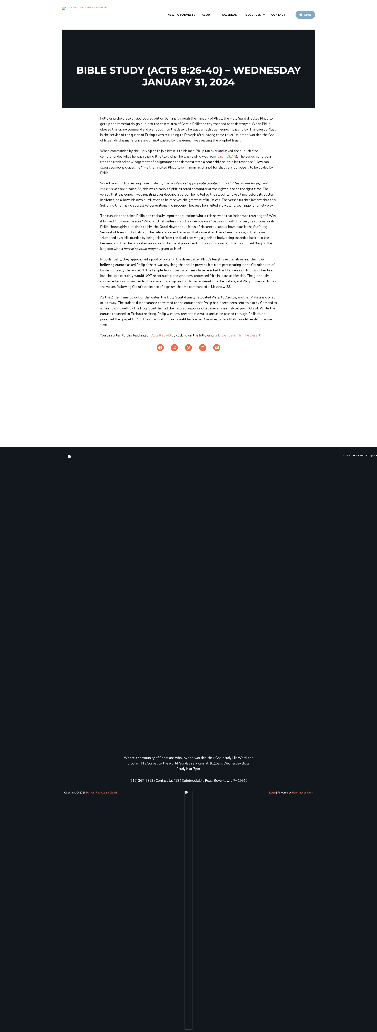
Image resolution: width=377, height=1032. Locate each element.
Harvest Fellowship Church (102, 792)
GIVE (307, 14)
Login (272, 792)
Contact (278, 14)
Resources (252, 14)
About (207, 14)
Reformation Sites (302, 792)
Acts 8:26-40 (161, 335)
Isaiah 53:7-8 (226, 156)
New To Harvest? (181, 14)
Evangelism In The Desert (240, 335)
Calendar (229, 14)
